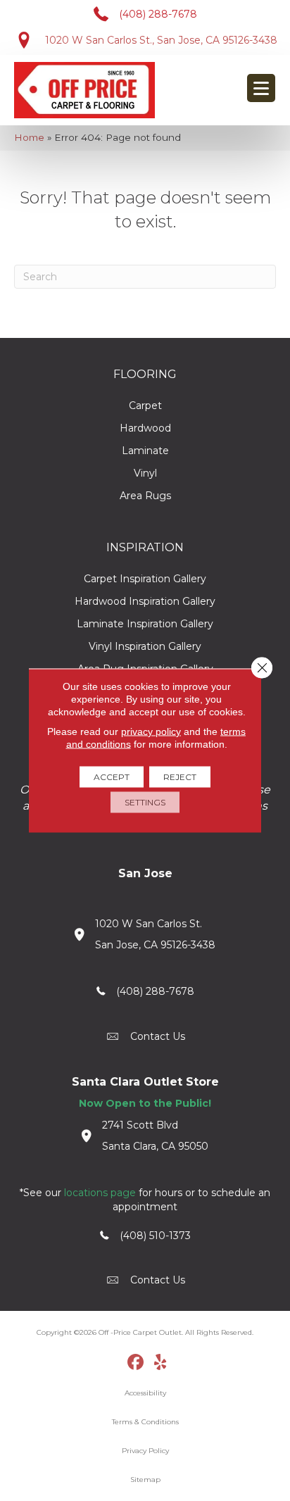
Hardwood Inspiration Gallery (145, 601)
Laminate (145, 450)
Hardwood (145, 428)
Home (29, 137)
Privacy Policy (145, 1450)
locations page (100, 1192)
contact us (157, 1036)
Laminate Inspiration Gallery (145, 623)
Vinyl (145, 473)
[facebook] (136, 1363)
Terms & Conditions (145, 1421)
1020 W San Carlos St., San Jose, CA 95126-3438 (161, 40)
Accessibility (145, 1393)
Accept (112, 777)
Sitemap (145, 1479)
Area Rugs (145, 495)
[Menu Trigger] (261, 88)
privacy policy (151, 731)
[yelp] (161, 1363)
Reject (179, 777)
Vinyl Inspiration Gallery (145, 646)
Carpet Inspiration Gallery (145, 578)
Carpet (145, 405)
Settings (145, 802)
